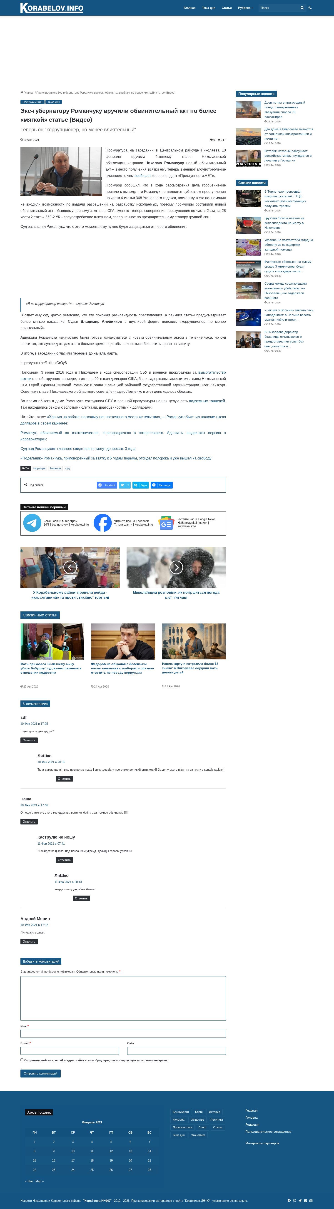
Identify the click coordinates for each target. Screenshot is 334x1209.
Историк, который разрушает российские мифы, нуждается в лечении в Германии (288, 155)
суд (67, 468)
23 (53, 1170)
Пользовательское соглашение (268, 1131)
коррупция (39, 468)
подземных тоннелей (207, 401)
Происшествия (46, 92)
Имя (24, 1026)
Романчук (55, 468)
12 (111, 1151)
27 (130, 1170)
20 (130, 1160)
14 (149, 1151)
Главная (190, 8)
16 (53, 1160)
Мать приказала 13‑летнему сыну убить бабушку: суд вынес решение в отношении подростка (51, 668)
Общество (197, 1119)
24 (73, 1170)
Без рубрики (181, 1112)
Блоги (199, 1112)
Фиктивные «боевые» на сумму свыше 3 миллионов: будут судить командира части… (287, 266)
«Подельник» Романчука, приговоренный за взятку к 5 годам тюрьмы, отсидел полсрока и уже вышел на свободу (115, 458)
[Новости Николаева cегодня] (51, 8)
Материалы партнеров (262, 1143)
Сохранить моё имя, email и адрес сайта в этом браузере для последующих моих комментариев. (96, 1060)
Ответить (29, 740)
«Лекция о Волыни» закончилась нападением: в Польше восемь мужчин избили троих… (288, 314)
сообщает (143, 176)
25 (92, 1170)
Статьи (227, 8)
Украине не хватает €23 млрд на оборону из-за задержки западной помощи (288, 244)
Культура (178, 1119)
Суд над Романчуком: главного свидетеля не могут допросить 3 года (77, 449)
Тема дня (208, 8)
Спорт (203, 1127)
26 (111, 1170)
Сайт (130, 1043)
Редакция (252, 1124)
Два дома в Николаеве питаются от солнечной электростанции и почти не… (288, 133)
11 (91, 1151)
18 (92, 1160)
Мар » (39, 1181)
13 (130, 1151)
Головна (251, 1117)
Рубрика (244, 8)
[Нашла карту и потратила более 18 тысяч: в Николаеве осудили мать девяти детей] (194, 641)
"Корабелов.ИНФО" (97, 1200)
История (214, 1112)
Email (25, 1043)
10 (73, 1151)
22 (34, 1170)
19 (111, 1160)
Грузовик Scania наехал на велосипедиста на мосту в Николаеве (284, 222)
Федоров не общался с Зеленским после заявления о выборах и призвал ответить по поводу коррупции (122, 668)
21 (149, 1160)
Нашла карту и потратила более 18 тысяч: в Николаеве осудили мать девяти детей (190, 668)
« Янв (29, 1181)
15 (34, 1160)
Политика (216, 1119)
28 (149, 1170)
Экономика (198, 1135)
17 (73, 1160)
